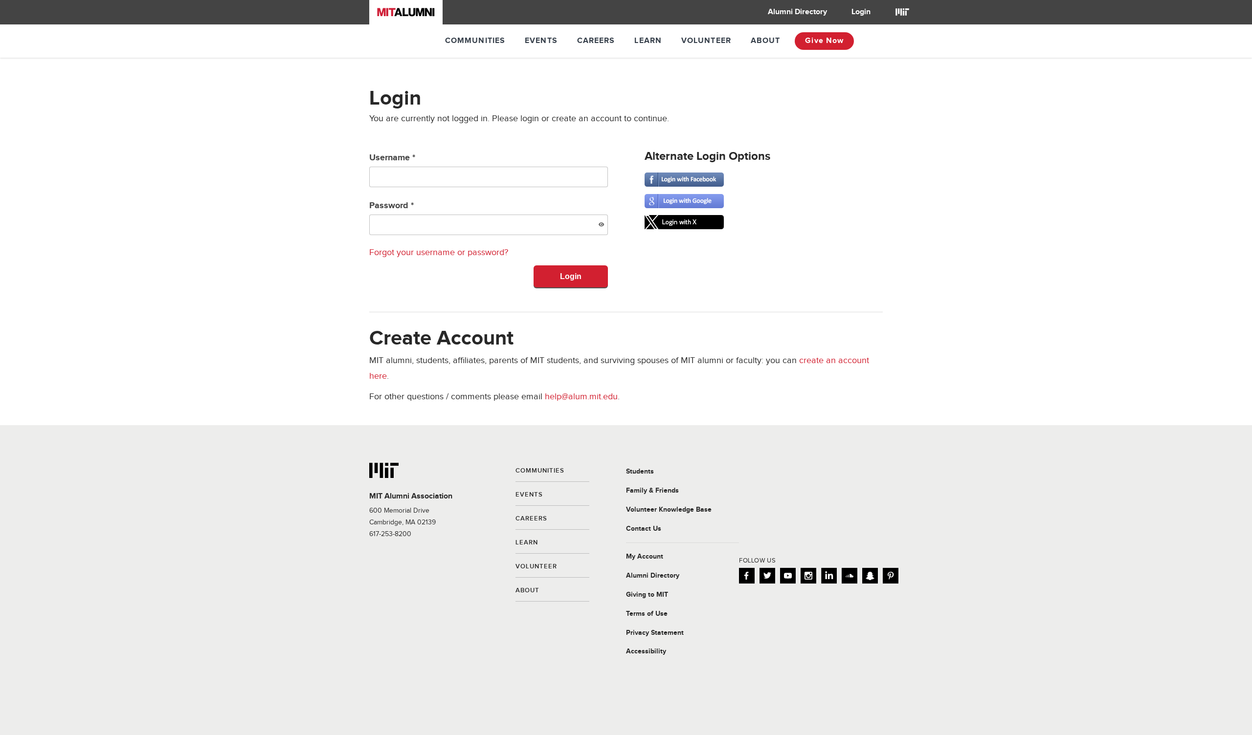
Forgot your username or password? (438, 252)
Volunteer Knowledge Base (669, 510)
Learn (648, 40)
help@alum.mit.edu (581, 396)
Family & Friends (652, 491)
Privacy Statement (655, 633)
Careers (596, 40)
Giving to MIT (647, 595)
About (766, 40)
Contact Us (643, 529)
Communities (475, 40)
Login (861, 12)
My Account (644, 557)
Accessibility (646, 651)
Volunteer (706, 40)
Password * (391, 205)
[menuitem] (797, 12)
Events (541, 40)
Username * (392, 157)
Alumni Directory (797, 12)
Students (640, 472)
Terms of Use (647, 614)
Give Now (824, 40)
